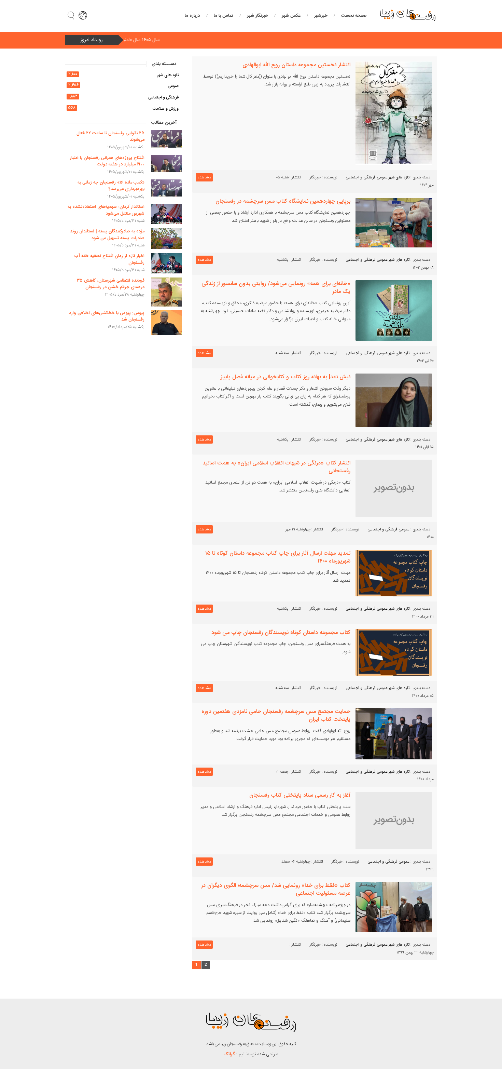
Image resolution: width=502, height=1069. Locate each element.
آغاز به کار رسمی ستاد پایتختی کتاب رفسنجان (299, 795)
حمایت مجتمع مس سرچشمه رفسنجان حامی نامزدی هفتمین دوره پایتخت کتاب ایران (275, 715)
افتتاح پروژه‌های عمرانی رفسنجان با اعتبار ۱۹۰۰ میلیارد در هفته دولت (107, 161)
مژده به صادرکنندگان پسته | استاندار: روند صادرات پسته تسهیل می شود (107, 235)
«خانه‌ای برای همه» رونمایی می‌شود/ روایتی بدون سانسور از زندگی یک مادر (275, 287)
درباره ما (192, 15)
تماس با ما (223, 15)
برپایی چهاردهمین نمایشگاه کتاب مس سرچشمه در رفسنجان (282, 201)
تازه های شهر (399, 177)
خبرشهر (320, 15)
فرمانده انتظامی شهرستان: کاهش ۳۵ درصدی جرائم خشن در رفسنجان (110, 284)
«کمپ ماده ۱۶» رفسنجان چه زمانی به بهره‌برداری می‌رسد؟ (111, 186)
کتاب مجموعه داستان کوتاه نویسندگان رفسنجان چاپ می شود (280, 632)
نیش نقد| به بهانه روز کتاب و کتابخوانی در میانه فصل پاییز (285, 377)
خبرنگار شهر (257, 15)
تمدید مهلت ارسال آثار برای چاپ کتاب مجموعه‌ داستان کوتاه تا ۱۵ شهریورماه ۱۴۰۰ (277, 557)
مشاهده (204, 177)
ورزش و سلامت (166, 108)
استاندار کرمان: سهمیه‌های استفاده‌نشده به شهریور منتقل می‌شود (106, 210)
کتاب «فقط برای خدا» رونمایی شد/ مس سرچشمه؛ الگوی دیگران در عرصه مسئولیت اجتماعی (275, 889)
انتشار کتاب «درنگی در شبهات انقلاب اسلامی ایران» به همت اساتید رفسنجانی (276, 467)
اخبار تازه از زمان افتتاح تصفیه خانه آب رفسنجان (109, 259)
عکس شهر (291, 15)
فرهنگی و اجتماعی (361, 177)
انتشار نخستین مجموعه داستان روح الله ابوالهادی (296, 65)
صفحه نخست (353, 15)
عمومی (382, 177)
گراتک (229, 1054)
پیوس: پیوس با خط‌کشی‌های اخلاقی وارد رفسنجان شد (106, 316)
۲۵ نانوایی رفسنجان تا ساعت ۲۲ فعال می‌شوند (110, 137)
